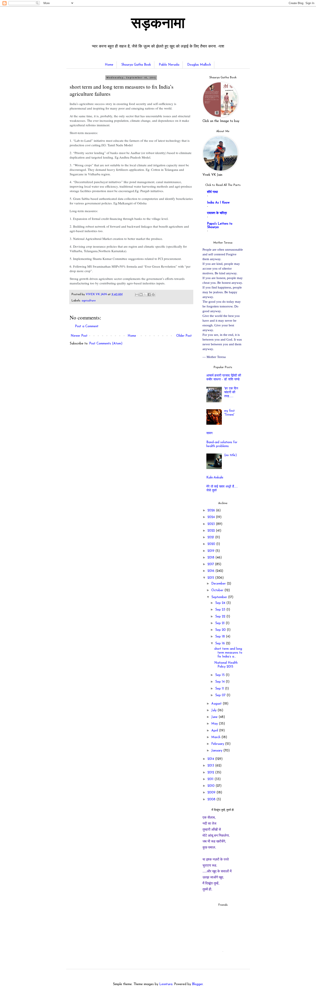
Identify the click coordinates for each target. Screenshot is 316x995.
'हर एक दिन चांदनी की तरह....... (231, 392)
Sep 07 (221, 695)
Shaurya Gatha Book (136, 64)
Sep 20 (221, 630)
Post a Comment (86, 326)
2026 (211, 510)
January (217, 750)
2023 (211, 524)
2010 (211, 786)
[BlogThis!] (141, 294)
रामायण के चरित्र (217, 213)
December (219, 583)
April (215, 730)
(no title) (230, 455)
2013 (211, 765)
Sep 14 (220, 681)
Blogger (197, 984)
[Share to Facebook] (149, 294)
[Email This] (137, 294)
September (219, 597)
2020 (211, 544)
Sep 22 (220, 616)
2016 (211, 571)
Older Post (184, 336)
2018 (211, 557)
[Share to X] (145, 294)
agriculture (89, 300)
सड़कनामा (158, 24)
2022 (211, 530)
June (215, 717)
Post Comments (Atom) (106, 343)
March (216, 737)
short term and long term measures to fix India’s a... (228, 652)
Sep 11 (220, 688)
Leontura (165, 984)
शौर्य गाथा (212, 192)
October (217, 590)
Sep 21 (220, 623)
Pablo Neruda (169, 64)
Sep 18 (220, 636)
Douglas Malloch (199, 64)
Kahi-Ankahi (214, 477)
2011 (211, 779)
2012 (211, 772)
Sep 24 (220, 603)
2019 (211, 551)
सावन (209, 433)
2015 (211, 578)
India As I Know (218, 202)
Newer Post (79, 336)
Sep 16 (220, 643)
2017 (211, 564)
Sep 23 (220, 609)
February (218, 744)
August (217, 703)
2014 (211, 759)
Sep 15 (220, 675)
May (215, 723)
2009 (211, 792)
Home (109, 64)
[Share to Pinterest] (153, 294)
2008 (211, 799)
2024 (211, 517)
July (214, 710)
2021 (211, 537)
